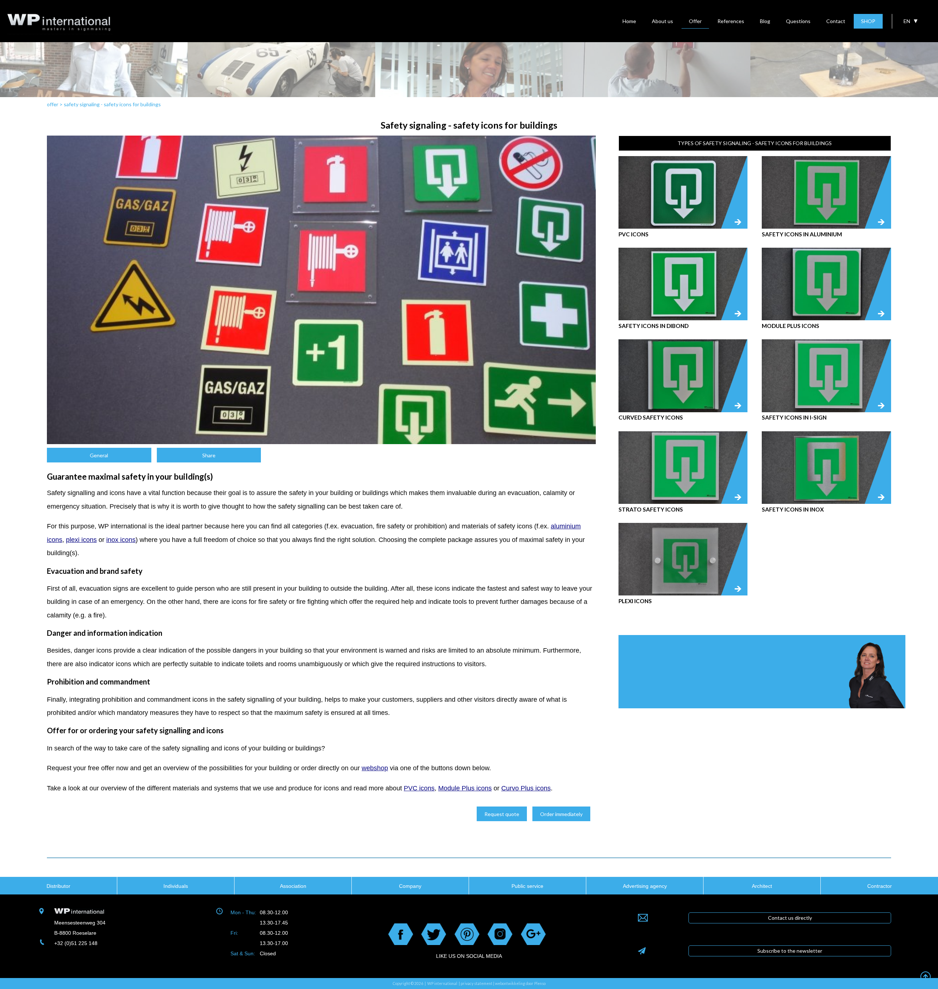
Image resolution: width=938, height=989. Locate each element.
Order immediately (561, 814)
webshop (375, 768)
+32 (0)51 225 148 (75, 943)
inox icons (121, 539)
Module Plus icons (465, 788)
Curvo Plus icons (526, 788)
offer (52, 104)
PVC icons (419, 788)
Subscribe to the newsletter (789, 951)
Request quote (501, 814)
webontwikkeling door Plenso (520, 983)
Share (208, 455)
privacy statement (476, 983)
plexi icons (81, 539)
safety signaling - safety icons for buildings (112, 104)
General (99, 455)
